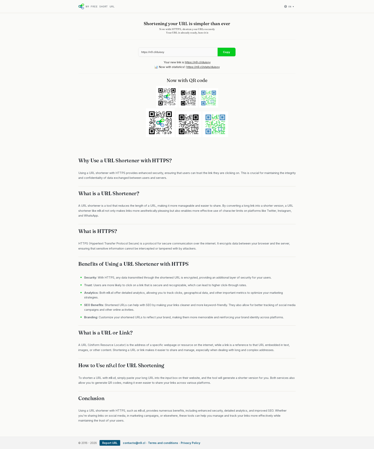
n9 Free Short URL (100, 6)
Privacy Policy (190, 443)
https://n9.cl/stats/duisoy (203, 67)
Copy (226, 52)
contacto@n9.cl (134, 443)
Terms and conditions (163, 443)
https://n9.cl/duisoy (198, 62)
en (291, 6)
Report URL (109, 443)
